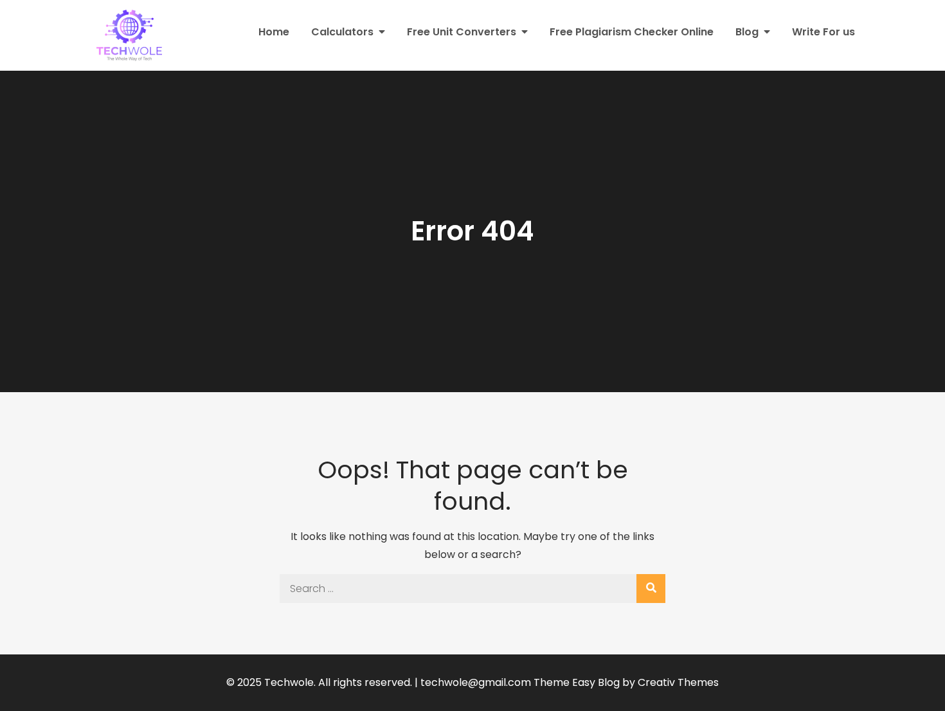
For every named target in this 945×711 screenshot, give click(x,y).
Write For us (823, 31)
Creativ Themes (678, 682)
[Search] (650, 588)
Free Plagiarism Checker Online (632, 31)
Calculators (342, 31)
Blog (747, 31)
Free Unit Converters (461, 31)
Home (273, 31)
